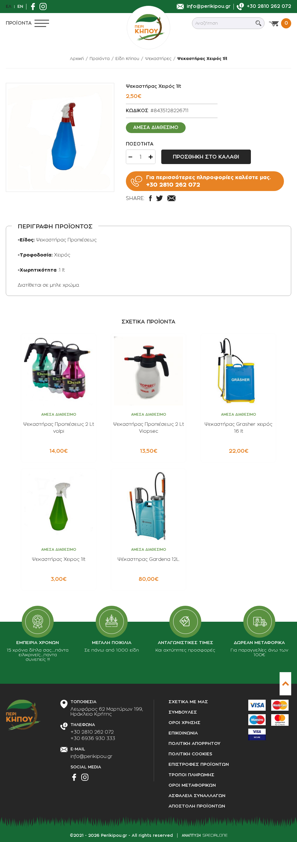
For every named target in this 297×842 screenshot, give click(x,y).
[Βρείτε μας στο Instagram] (44, 6)
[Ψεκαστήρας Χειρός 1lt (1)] (60, 137)
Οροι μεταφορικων (192, 785)
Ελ (8, 6)
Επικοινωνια (183, 733)
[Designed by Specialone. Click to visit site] (204, 835)
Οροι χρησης (184, 723)
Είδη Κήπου (127, 59)
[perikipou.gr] (148, 27)
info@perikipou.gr (91, 756)
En (20, 6)
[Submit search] (258, 23)
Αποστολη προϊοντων (197, 806)
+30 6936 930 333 (92, 738)
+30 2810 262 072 (92, 732)
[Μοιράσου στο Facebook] (150, 198)
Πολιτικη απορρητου (194, 743)
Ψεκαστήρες (158, 59)
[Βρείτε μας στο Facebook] (34, 6)
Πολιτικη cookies (190, 754)
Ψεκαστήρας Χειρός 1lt (202, 59)
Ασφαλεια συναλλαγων (197, 796)
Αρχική (77, 59)
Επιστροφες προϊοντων (199, 764)
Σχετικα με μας (188, 702)
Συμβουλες (183, 712)
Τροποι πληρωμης (191, 775)
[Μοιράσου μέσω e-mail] (171, 198)
